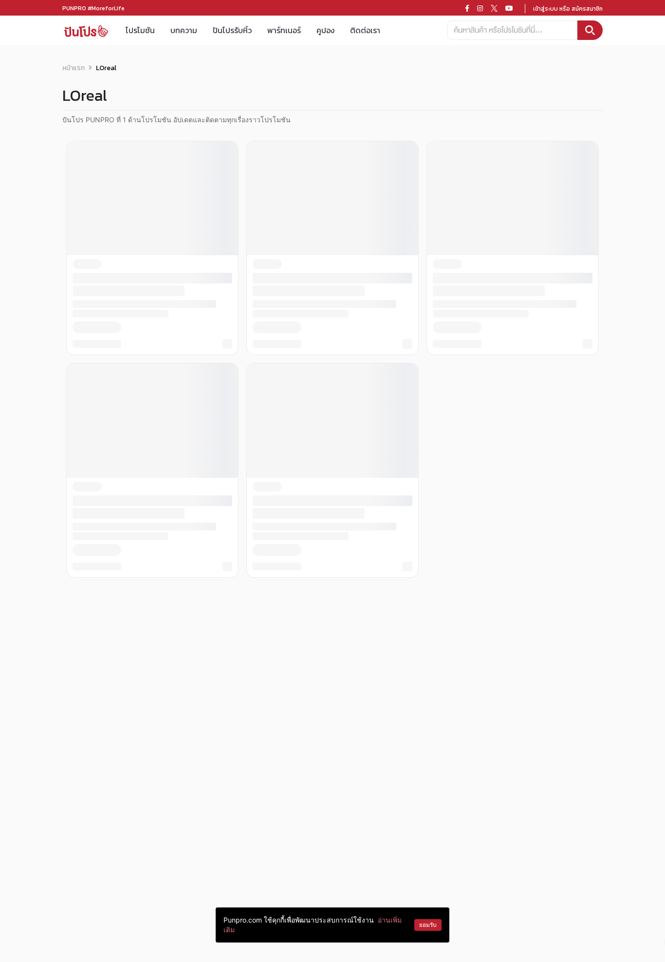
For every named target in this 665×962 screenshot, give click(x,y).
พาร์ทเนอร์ (284, 30)
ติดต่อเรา (365, 30)
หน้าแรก (73, 68)
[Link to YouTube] (509, 8)
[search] (590, 30)
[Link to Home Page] (86, 30)
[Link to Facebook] (467, 8)
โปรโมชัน (140, 30)
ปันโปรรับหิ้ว (232, 30)
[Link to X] (494, 8)
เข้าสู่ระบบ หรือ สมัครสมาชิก (568, 8)
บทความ (183, 30)
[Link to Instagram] (480, 8)
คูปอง (325, 30)
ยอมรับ (428, 924)
